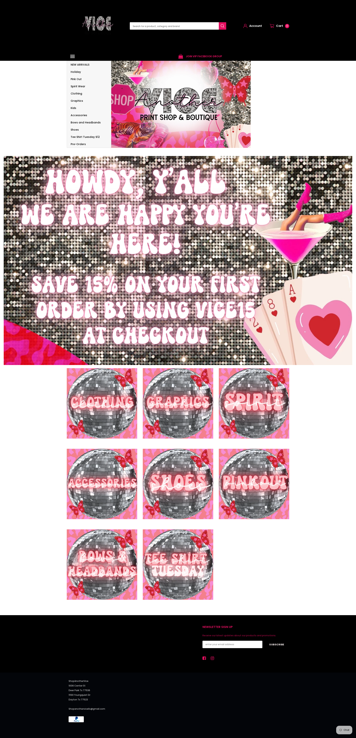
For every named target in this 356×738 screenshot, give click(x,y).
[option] (200, 56)
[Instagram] (213, 658)
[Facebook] (205, 658)
